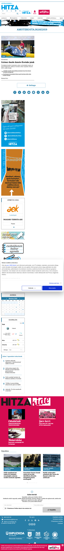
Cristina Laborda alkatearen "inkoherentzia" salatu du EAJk (13, 362)
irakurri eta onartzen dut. (19, 508)
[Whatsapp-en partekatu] (38, 92)
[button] (15, 350)
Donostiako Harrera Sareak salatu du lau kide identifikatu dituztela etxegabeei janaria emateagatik (31, 476)
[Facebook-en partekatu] (14, 92)
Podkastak (24, 18)
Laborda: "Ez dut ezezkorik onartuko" (13, 390)
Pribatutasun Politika (12, 508)
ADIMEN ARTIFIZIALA (51, 18)
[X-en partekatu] (19, 92)
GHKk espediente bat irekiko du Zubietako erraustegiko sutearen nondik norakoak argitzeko (12, 475)
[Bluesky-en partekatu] (28, 92)
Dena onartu (52, 288)
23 (22, 309)
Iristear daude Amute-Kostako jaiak (17, 62)
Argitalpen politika (58, 517)
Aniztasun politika (58, 519)
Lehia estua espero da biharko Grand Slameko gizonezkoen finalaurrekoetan (12, 370)
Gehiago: (6, 349)
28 (16, 311)
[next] (19, 298)
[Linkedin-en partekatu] (42, 92)
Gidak (61, 18)
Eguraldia (13, 320)
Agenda (32, 18)
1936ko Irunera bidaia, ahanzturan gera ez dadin (13, 383)
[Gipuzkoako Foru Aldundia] (15, 535)
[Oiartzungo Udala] (55, 535)
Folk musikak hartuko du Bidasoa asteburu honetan (13, 377)
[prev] (6, 298)
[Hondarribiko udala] (38, 535)
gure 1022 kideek (11, 265)
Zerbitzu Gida (13, 200)
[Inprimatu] (47, 92)
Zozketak (40, 18)
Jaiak (3, 56)
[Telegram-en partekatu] (33, 92)
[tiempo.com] (23, 323)
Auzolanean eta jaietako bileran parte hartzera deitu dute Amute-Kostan (17, 75)
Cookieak (60, 523)
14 (16, 307)
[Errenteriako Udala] (29, 535)
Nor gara (32, 517)
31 (17, 302)
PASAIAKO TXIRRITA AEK (12, 219)
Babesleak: (32, 530)
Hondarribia (4, 59)
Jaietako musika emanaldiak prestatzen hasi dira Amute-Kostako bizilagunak (17, 71)
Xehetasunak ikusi (54, 283)
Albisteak (4, 18)
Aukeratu (30, 288)
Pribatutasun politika (57, 521)
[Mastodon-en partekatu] (24, 92)
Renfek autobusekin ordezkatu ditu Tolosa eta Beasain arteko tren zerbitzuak (51, 475)
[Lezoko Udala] (46, 535)
